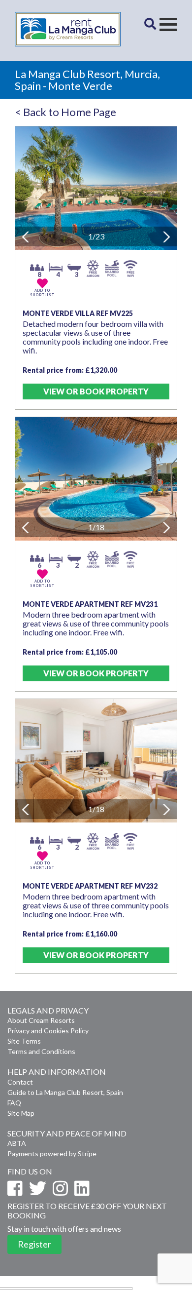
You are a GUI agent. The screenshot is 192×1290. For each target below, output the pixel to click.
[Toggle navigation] (168, 24)
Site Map (20, 1113)
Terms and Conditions (41, 1051)
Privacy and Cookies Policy (48, 1030)
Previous (24, 236)
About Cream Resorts (41, 1020)
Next (167, 237)
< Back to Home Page (65, 111)
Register (34, 1244)
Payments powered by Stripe (51, 1153)
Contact (20, 1082)
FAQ (14, 1102)
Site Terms (24, 1041)
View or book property (96, 391)
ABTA (16, 1143)
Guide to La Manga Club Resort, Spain (65, 1092)
